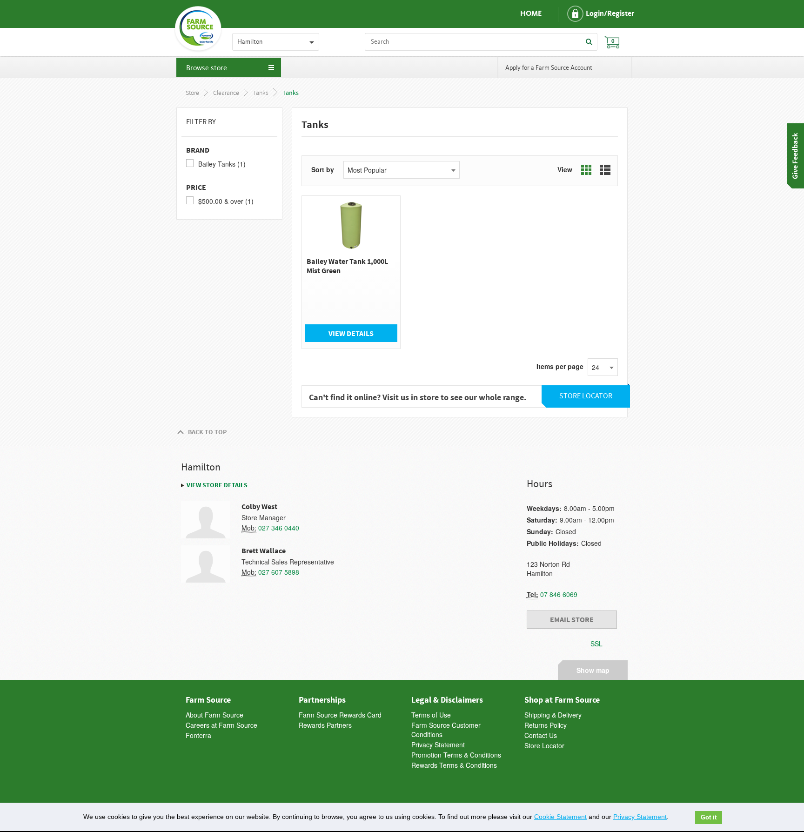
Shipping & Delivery (553, 714)
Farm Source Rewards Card (340, 714)
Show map (593, 668)
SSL (596, 643)
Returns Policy (545, 725)
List (605, 170)
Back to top (207, 432)
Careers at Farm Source (221, 725)
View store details (217, 485)
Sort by (322, 169)
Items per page (559, 366)
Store (192, 93)
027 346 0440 (278, 527)
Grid (586, 170)
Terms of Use (431, 714)
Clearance (226, 93)
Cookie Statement (560, 816)
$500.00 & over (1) (226, 201)
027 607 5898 (278, 572)
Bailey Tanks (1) (222, 163)
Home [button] (531, 14)
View (564, 169)
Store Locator (544, 745)
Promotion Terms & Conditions (456, 754)
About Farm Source (214, 714)
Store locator (585, 396)
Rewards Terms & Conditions (454, 765)
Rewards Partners (325, 725)
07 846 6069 (558, 594)
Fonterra (198, 735)
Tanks (260, 93)
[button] (593, 14)
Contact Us (540, 735)
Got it (709, 817)
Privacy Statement (438, 744)
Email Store (572, 619)
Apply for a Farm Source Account (548, 68)
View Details (351, 333)
